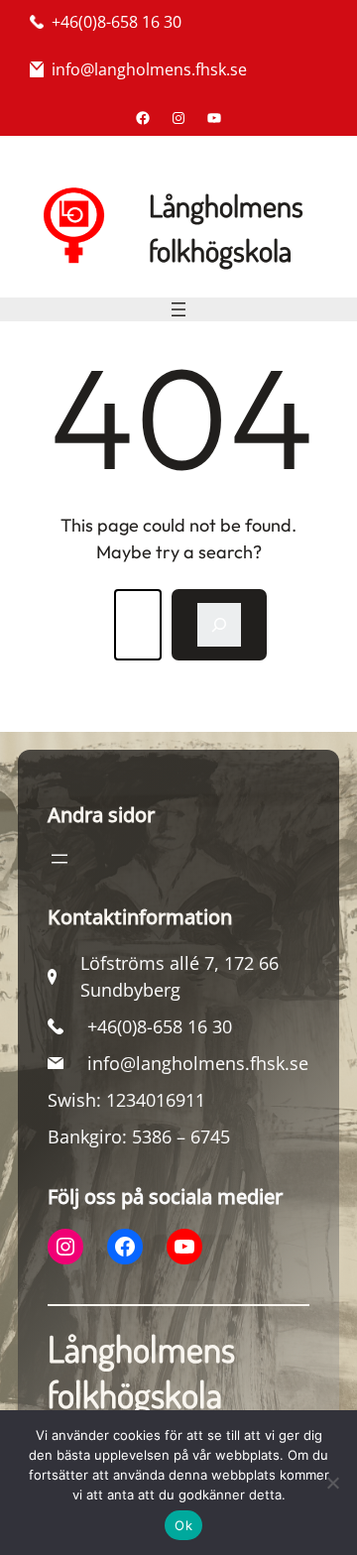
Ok (183, 1525)
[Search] (219, 624)
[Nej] (332, 1483)
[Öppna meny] (178, 309)
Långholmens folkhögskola (141, 1371)
